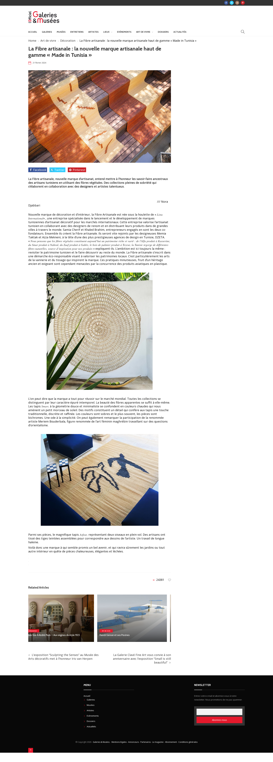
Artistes (93, 31)
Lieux (106, 31)
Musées (61, 31)
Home (32, 40)
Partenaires (145, 742)
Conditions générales (187, 742)
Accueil (32, 31)
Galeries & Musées (101, 742)
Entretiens (77, 31)
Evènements (124, 31)
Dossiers (163, 31)
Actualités (179, 31)
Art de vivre (143, 31)
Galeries (47, 31)
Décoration (67, 40)
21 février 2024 (39, 62)
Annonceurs (133, 742)
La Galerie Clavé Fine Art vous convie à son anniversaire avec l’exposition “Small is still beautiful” (142, 658)
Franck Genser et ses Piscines (46, 635)
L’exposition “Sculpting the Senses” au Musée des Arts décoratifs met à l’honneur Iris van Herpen (63, 657)
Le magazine (158, 742)
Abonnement (171, 742)
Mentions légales (119, 742)
